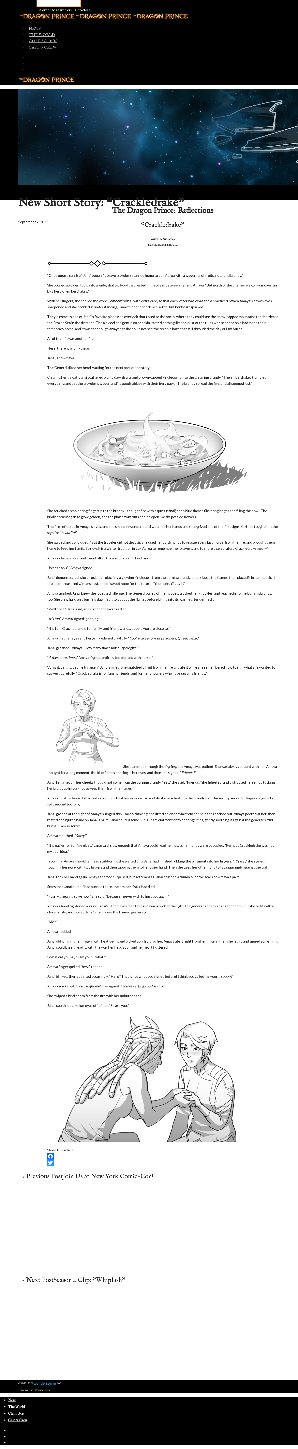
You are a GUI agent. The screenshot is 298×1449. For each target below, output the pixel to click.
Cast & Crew (43, 47)
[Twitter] (162, 1162)
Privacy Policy (42, 1390)
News (35, 28)
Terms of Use (25, 1390)
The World (42, 34)
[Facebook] (162, 1156)
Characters (43, 41)
